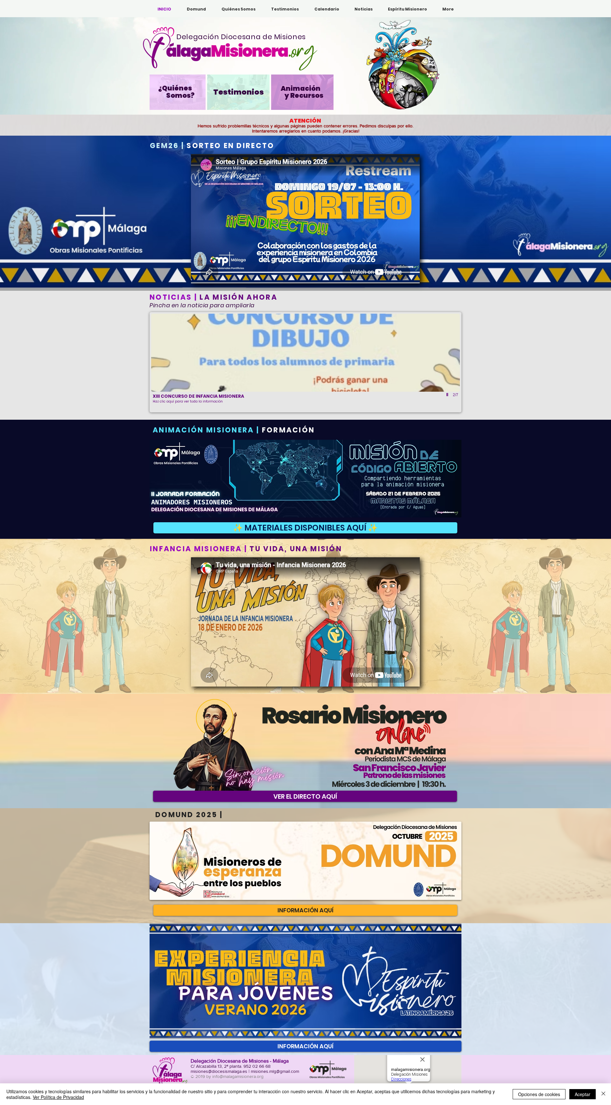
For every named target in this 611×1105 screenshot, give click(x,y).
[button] (196, 9)
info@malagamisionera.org (237, 1076)
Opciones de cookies (539, 1094)
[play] (448, 395)
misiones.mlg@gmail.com (275, 1071)
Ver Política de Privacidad (58, 1097)
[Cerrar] (603, 1094)
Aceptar (582, 1094)
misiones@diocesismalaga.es (219, 1071)
